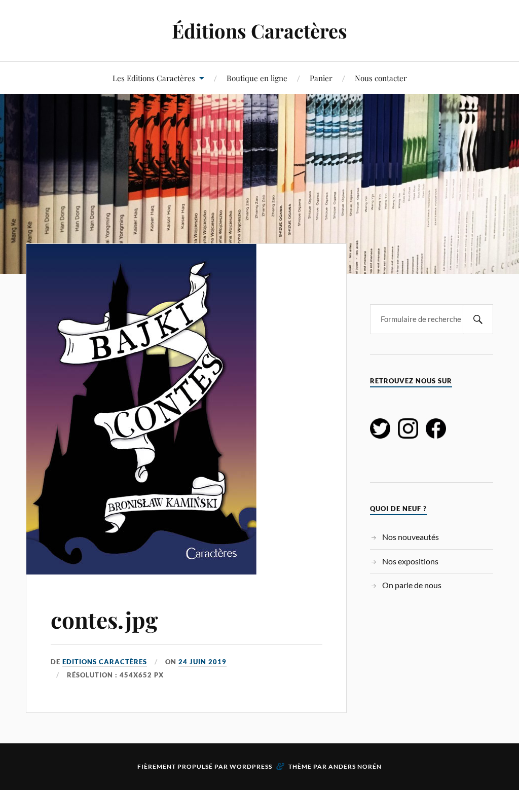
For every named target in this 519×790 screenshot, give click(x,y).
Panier (321, 78)
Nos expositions (410, 561)
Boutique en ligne (257, 78)
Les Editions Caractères (154, 78)
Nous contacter (381, 78)
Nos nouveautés (410, 537)
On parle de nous (411, 585)
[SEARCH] (478, 319)
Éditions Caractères (259, 31)
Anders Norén (355, 766)
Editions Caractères (104, 662)
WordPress (251, 766)
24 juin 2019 (202, 662)
